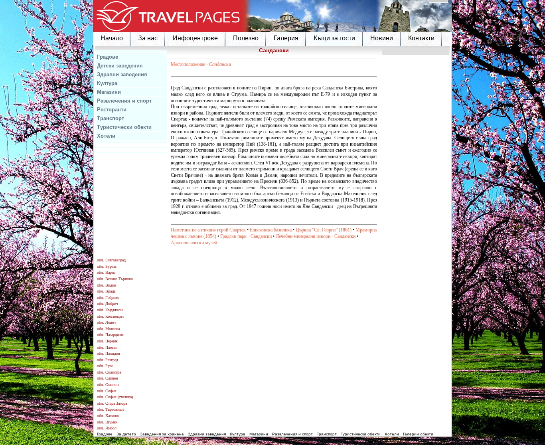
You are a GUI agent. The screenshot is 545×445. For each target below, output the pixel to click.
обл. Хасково (108, 415)
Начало (112, 38)
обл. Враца (106, 291)
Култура (107, 83)
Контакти (421, 38)
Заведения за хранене (162, 434)
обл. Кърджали (109, 310)
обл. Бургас (107, 266)
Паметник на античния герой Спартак (208, 230)
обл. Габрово (108, 297)
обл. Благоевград (111, 260)
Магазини (109, 92)
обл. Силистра (109, 372)
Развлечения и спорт (124, 101)
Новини (381, 38)
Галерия (286, 38)
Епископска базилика (271, 230)
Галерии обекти (418, 434)
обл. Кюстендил (110, 316)
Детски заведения (120, 66)
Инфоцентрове (195, 38)
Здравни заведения (122, 74)
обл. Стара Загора (112, 403)
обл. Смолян (107, 384)
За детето (126, 434)
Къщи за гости (334, 38)
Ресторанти (111, 110)
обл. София (107, 391)
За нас (148, 38)
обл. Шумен (107, 422)
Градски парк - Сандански (246, 236)
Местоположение (188, 64)
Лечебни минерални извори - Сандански (315, 236)
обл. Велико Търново (115, 279)
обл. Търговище (110, 409)
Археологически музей (194, 242)
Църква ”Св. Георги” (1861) (323, 230)
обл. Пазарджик (110, 334)
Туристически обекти (124, 127)
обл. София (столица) (115, 397)
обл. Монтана (108, 328)
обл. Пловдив (108, 353)
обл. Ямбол (107, 428)
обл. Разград (107, 360)
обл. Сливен (107, 378)
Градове (107, 57)
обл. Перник (107, 341)
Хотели (106, 136)
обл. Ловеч (106, 322)
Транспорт (110, 118)
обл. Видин (106, 285)
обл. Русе (105, 366)
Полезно (246, 38)
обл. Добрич (107, 303)
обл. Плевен (107, 347)
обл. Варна (106, 272)
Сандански (220, 64)
